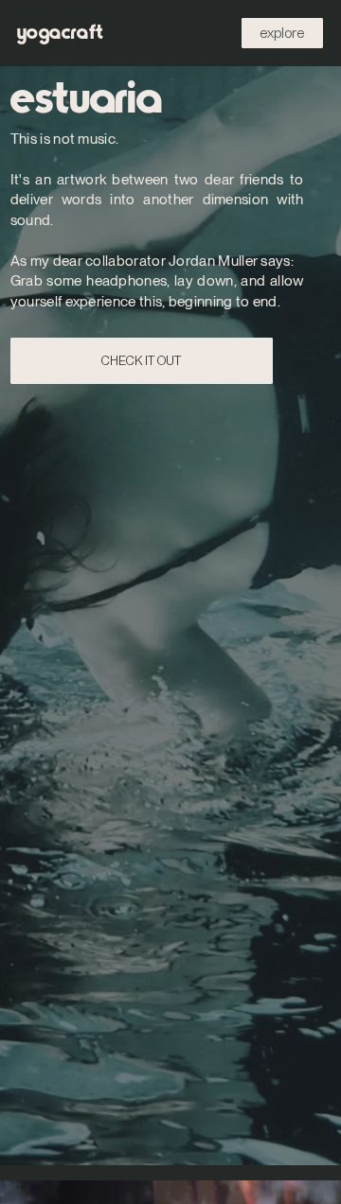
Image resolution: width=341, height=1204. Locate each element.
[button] (282, 33)
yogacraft (60, 32)
